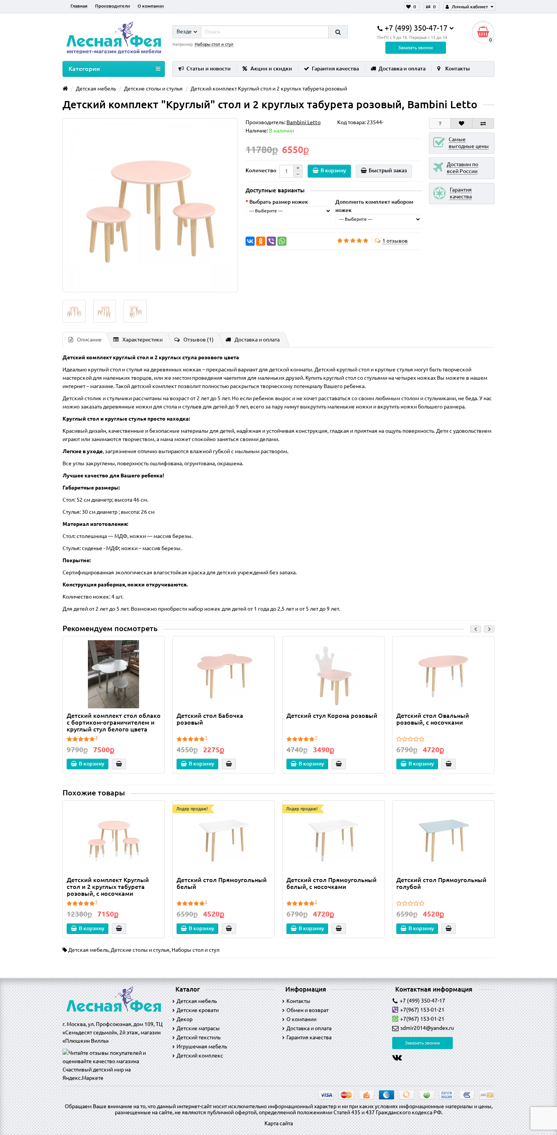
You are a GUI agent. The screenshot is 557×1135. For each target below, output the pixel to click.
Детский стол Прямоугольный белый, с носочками (331, 883)
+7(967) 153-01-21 (422, 1010)
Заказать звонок (415, 47)
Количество (261, 170)
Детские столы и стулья (140, 950)
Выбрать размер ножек (278, 202)
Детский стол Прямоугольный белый (222, 883)
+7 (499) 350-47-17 (422, 1001)
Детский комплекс (200, 1055)
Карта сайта (278, 1123)
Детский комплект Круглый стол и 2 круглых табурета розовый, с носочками (108, 886)
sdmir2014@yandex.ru (427, 1028)
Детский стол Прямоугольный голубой (441, 883)
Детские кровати (198, 1010)
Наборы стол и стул (195, 950)
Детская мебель (88, 950)
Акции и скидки (271, 68)
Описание (89, 340)
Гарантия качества (335, 68)
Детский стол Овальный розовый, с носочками (432, 719)
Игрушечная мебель (202, 1046)
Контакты (457, 68)
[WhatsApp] (281, 241)
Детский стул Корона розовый (331, 715)
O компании (301, 1019)
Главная (79, 5)
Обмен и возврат (307, 1010)
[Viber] (271, 241)
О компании (151, 5)
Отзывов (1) (198, 340)
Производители (112, 5)
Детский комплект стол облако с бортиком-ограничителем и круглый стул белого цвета (114, 722)
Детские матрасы (198, 1028)
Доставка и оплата (402, 68)
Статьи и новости (208, 68)
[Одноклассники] (260, 241)
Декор (184, 1019)
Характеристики (142, 340)
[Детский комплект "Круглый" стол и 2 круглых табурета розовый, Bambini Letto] (150, 205)
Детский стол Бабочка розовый (210, 719)
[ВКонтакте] (250, 241)
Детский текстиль (199, 1037)
